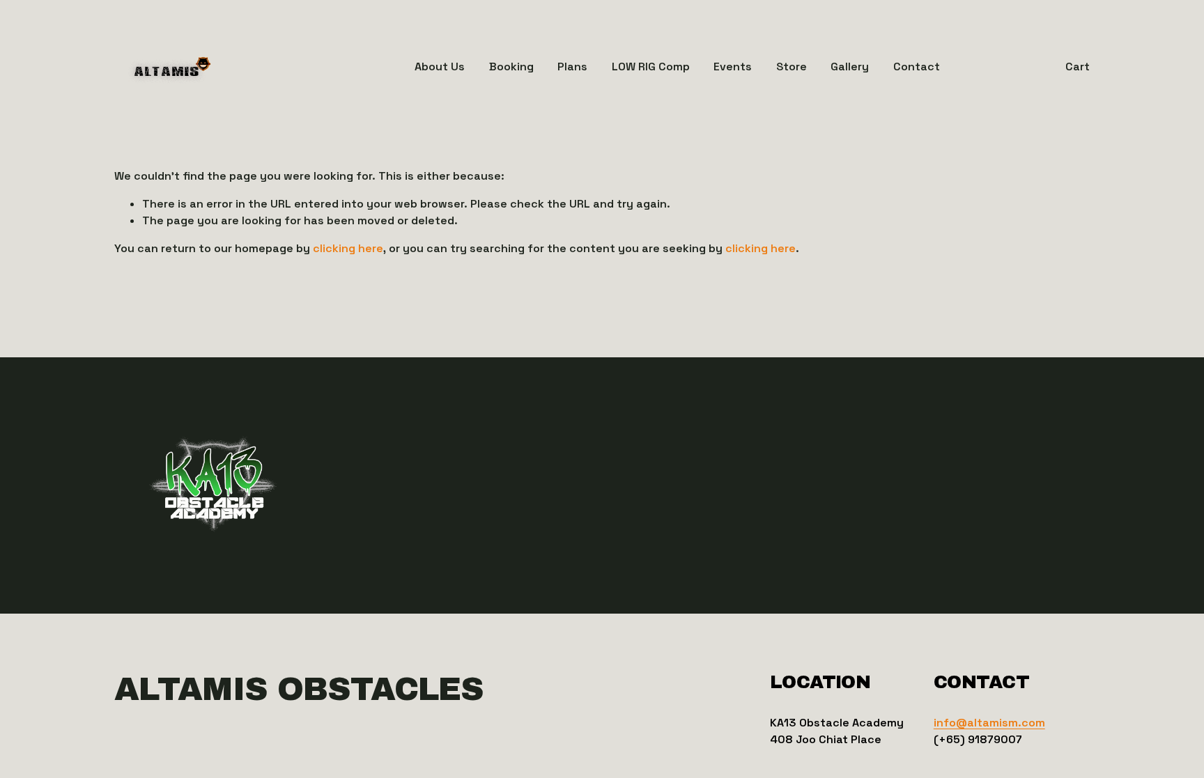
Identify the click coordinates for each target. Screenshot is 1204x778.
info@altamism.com (989, 722)
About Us (440, 66)
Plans (572, 66)
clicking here (348, 248)
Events (732, 66)
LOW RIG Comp (651, 66)
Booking (511, 66)
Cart (1077, 66)
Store (791, 66)
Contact (916, 66)
